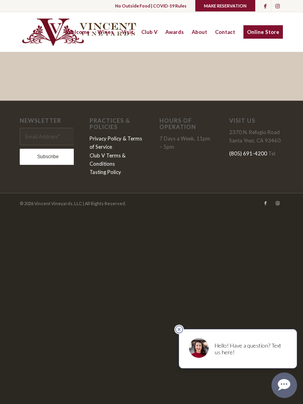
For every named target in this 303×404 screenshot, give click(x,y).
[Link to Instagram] (277, 6)
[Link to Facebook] (265, 6)
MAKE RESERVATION (225, 5)
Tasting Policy (105, 172)
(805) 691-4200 (248, 153)
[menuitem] (78, 32)
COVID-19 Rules (170, 5)
